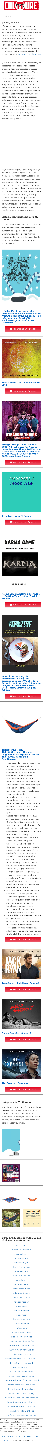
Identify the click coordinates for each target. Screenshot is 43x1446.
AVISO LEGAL (32, 1436)
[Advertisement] (21, 144)
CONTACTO (6, 1440)
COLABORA (20, 1436)
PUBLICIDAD (7, 1436)
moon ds (23, 54)
